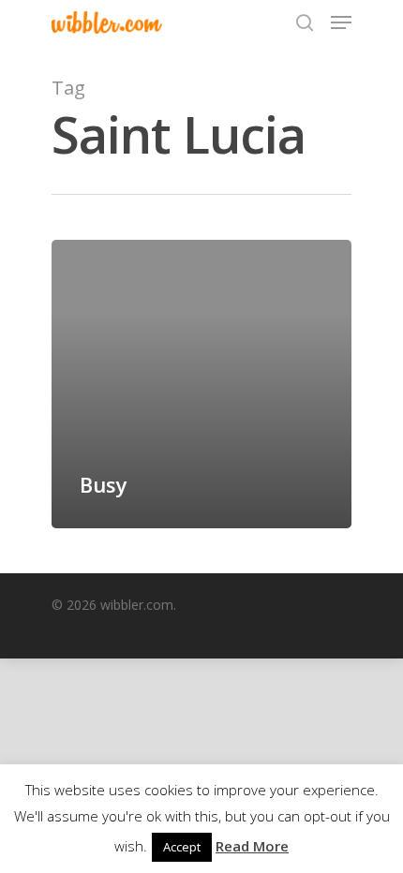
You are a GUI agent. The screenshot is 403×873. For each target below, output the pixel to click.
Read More (252, 845)
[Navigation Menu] (341, 22)
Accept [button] (182, 846)
